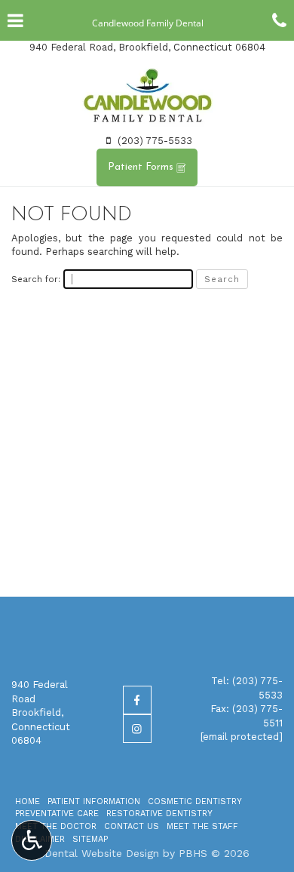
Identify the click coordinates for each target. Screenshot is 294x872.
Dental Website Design (101, 853)
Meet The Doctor (55, 826)
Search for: (35, 279)
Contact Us (131, 826)
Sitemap (90, 839)
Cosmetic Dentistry (195, 801)
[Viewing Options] (31, 840)
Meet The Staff (202, 826)
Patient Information (93, 801)
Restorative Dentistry (159, 813)
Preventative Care (57, 813)
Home (27, 801)
